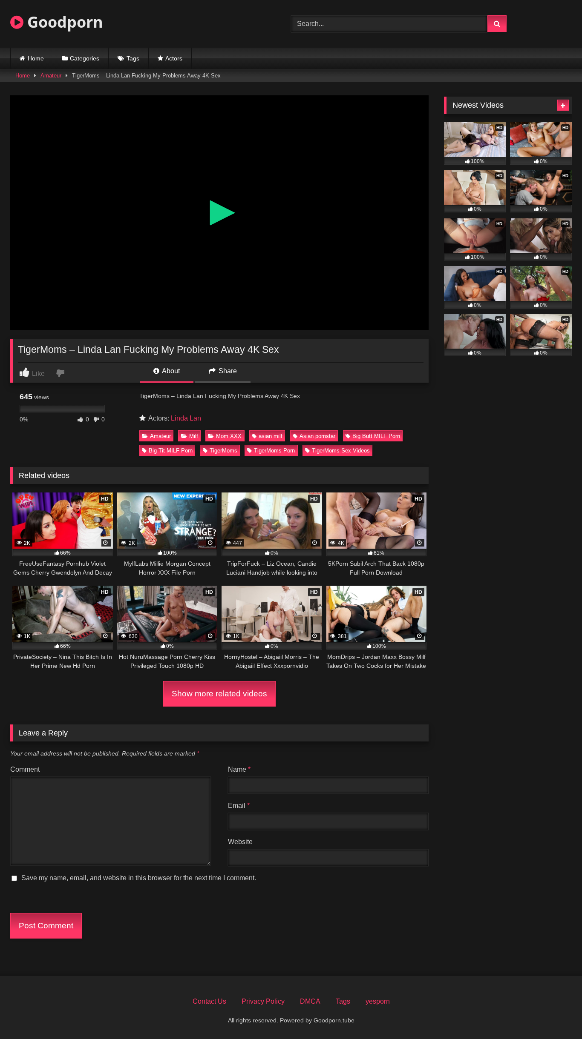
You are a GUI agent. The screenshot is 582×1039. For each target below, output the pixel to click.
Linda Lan (186, 418)
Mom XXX (229, 436)
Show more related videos (219, 693)
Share (227, 371)
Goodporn (63, 21)
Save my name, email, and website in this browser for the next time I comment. (138, 878)
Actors (173, 58)
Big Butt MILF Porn (376, 436)
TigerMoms (223, 450)
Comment (25, 769)
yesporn (378, 1001)
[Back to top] (555, 1013)
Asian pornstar (317, 436)
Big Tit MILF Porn (171, 450)
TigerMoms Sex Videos (341, 450)
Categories (84, 58)
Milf (193, 436)
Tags (133, 58)
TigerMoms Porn (274, 450)
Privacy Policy (263, 1001)
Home (36, 58)
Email (239, 805)
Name (239, 769)
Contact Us (209, 1001)
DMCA (310, 1001)
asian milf (270, 436)
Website (240, 841)
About (170, 371)
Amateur (50, 75)
